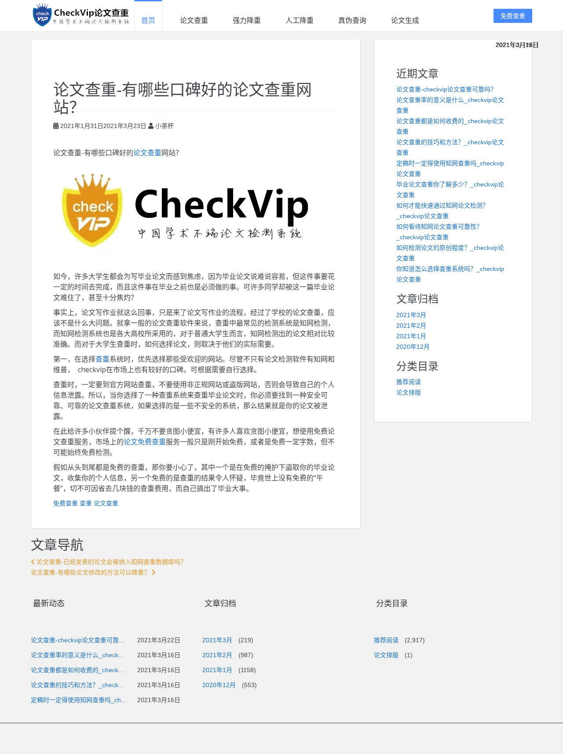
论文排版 (408, 392)
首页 (148, 20)
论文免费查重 (145, 442)
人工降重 (299, 20)
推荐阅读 (408, 381)
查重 (102, 359)
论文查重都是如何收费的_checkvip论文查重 (79, 669)
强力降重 (247, 20)
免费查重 (513, 15)
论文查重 (194, 20)
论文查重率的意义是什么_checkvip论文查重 (79, 655)
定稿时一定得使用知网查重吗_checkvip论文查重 (79, 699)
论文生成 (405, 20)
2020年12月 (413, 346)
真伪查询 (352, 20)
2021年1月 (411, 336)
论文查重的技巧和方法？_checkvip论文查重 (79, 684)
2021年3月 (411, 314)
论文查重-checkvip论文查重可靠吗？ (446, 89)
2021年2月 (411, 325)
